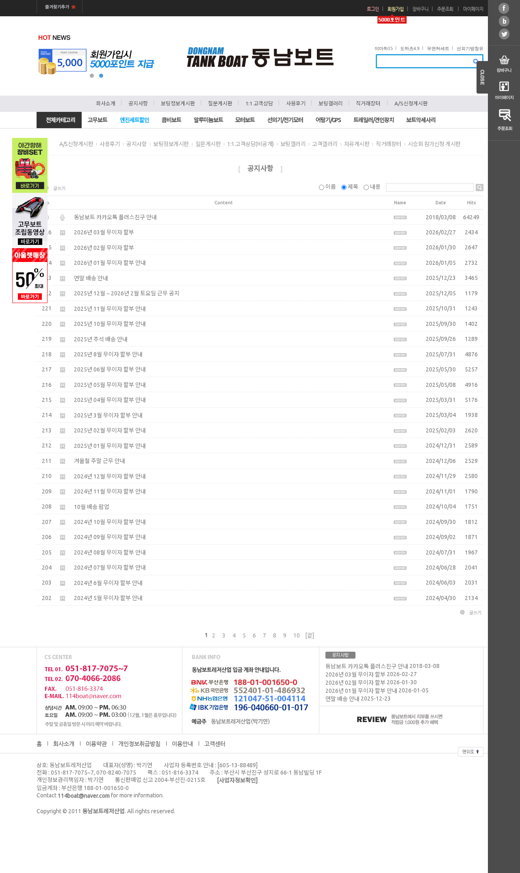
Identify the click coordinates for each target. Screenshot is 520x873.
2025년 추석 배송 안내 (101, 339)
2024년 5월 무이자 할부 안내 (108, 598)
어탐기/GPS (328, 120)
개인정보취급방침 (139, 743)
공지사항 (138, 103)
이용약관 (96, 743)
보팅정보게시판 (178, 103)
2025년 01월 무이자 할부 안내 (110, 446)
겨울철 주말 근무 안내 (99, 461)
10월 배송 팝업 (91, 507)
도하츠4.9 (410, 48)
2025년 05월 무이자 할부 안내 (110, 385)
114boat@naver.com (84, 795)
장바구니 (420, 9)
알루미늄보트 (208, 120)
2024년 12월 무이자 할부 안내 (110, 476)
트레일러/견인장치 (373, 120)
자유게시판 (357, 144)
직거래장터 (368, 103)
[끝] (309, 635)
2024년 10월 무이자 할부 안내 (110, 522)
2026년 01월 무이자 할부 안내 (110, 263)
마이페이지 (473, 9)
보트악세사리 (421, 120)
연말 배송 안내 (91, 278)
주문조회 (445, 9)
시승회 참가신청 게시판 (434, 144)
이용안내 (182, 743)
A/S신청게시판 (411, 103)
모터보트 (245, 120)
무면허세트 (438, 48)
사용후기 (296, 103)
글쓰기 (59, 188)
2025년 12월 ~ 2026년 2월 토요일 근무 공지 (127, 293)
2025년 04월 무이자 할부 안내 (110, 400)
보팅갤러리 (330, 103)
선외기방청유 (470, 48)
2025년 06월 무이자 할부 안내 (110, 370)
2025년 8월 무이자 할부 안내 (108, 354)
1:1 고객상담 (259, 103)
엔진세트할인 (134, 120)
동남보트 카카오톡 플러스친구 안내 (115, 217)
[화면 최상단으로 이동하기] (470, 750)
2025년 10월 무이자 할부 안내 (110, 324)
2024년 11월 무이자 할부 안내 (110, 491)
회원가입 (396, 9)
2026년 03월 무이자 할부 (104, 232)
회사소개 (105, 103)
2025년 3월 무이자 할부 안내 (108, 415)
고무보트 (97, 120)
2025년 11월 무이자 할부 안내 (110, 309)
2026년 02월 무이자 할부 (104, 247)
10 (296, 635)
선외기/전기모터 (285, 120)
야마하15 (384, 48)
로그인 (373, 9)
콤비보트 (171, 120)
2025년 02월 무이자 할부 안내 (110, 431)
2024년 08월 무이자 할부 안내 (110, 552)
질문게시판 (220, 103)
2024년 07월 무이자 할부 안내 (110, 568)
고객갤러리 (325, 144)
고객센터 (214, 743)
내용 (375, 186)
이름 (330, 186)
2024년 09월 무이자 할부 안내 (110, 537)
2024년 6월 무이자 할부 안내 (108, 583)
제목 (353, 186)
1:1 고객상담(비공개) (250, 144)
